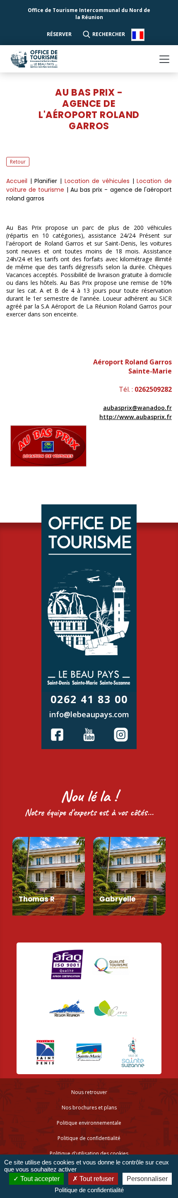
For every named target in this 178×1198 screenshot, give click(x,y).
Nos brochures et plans (89, 1107)
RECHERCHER (108, 34)
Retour (18, 161)
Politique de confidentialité (89, 1138)
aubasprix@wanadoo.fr (137, 408)
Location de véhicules (98, 181)
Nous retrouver (89, 1092)
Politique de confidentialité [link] (89, 1189)
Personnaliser (147, 1178)
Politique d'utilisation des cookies (89, 1153)
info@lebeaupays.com (89, 714)
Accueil (18, 181)
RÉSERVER (60, 34)
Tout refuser (96, 1178)
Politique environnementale (89, 1122)
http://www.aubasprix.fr (135, 417)
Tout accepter (39, 1178)
